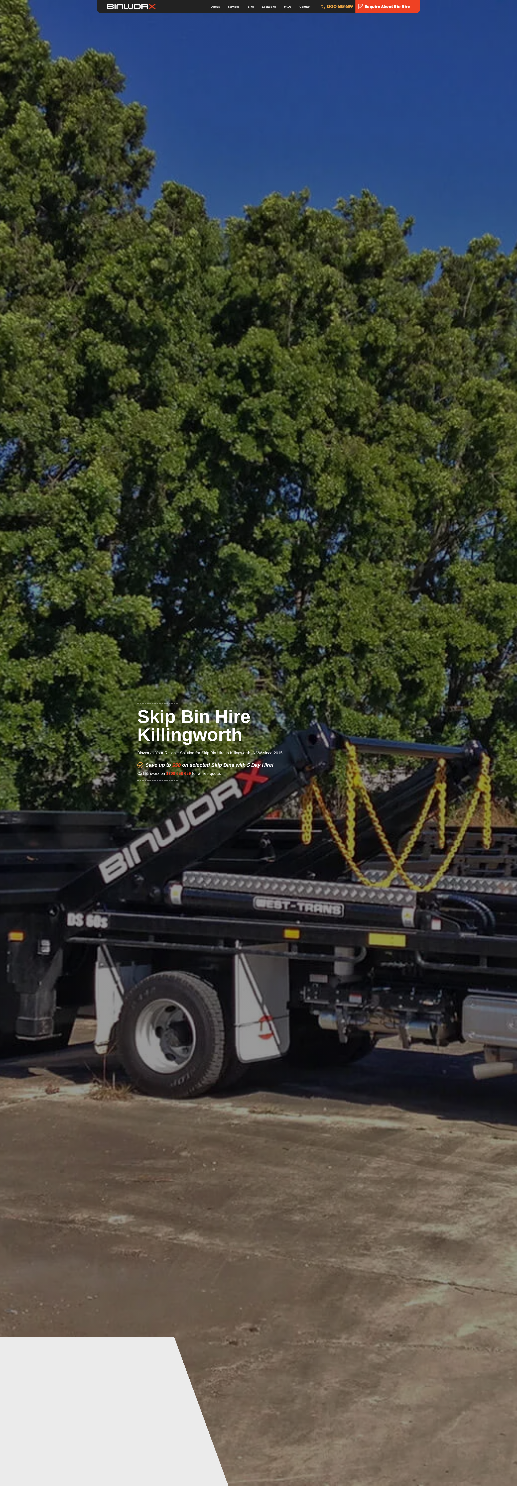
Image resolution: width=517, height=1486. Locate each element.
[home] (131, 6)
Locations (269, 6)
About (215, 6)
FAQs (287, 6)
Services (234, 6)
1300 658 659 (178, 773)
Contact (304, 6)
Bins (251, 6)
